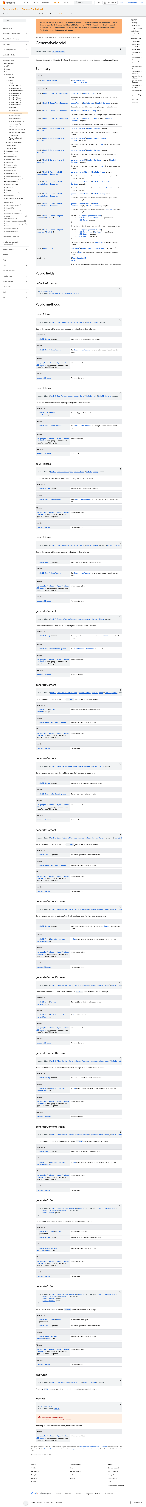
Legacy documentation (116, 1485)
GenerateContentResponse (47, 174)
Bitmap (93, 93)
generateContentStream (80, 172)
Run (34, 3)
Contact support (113, 1468)
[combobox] (84, 2)
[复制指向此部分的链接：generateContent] (58, 611)
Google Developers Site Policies (80, 1449)
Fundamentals (19, 14)
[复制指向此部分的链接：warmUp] (48, 1399)
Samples (74, 14)
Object (84, 216)
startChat (75, 248)
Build (24, 3)
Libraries (34, 1478)
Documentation (10, 9)
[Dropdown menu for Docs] (59, 2)
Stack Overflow (113, 1471)
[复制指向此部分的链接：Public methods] (62, 304)
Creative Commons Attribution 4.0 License (93, 1447)
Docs (55, 3)
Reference (63, 14)
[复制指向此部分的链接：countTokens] (53, 314)
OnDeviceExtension (49, 80)
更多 (65, 3)
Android (58, 1494)
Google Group (113, 1475)
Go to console (132, 3)
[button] (12, 33)
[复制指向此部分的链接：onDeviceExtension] (60, 283)
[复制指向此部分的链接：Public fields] (56, 273)
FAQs (109, 1482)
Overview (6, 14)
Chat (52, 248)
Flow (52, 172)
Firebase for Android (32, 9)
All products (109, 1494)
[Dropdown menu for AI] (34, 13)
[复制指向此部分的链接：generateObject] (57, 1200)
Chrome (68, 1494)
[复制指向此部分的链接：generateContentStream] (67, 901)
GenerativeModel (58, 52)
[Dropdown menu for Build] (28, 2)
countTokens (76, 93)
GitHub (33, 1482)
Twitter (72, 1475)
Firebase (38, 37)
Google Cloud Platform (92, 1494)
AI (31, 14)
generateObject (94, 216)
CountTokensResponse (59, 93)
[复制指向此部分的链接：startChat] (49, 1375)
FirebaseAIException (44, 378)
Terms (33, 1502)
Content (106, 103)
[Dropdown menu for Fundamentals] (26, 13)
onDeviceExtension (79, 82)
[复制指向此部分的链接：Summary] (52, 69)
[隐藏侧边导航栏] (26, 1503)
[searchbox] (14, 20)
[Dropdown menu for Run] (37, 2)
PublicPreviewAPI (79, 80)
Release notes (112, 1478)
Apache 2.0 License (50, 1449)
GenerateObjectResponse (66, 1208)
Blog (121, 3)
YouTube (72, 1478)
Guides (33, 1468)
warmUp (74, 260)
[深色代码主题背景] (120, 49)
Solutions (45, 3)
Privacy (39, 1502)
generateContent (78, 128)
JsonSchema (87, 218)
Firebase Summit (75, 1471)
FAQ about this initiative (64, 30)
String (93, 111)
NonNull (46, 93)
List (92, 103)
